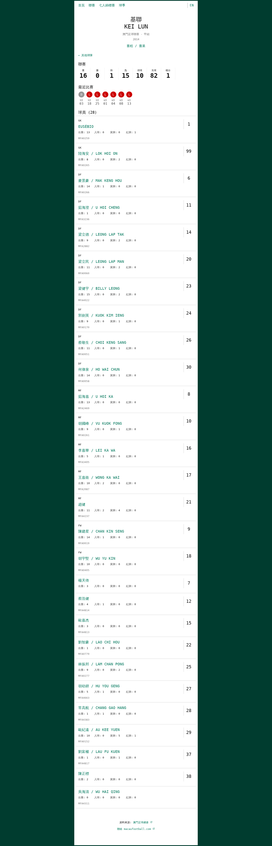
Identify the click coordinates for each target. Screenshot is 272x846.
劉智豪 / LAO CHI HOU (99, 642)
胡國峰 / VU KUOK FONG (100, 423)
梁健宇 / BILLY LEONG (99, 288)
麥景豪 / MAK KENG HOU (100, 180)
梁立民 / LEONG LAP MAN (101, 261)
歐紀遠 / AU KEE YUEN (99, 730)
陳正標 (83, 773)
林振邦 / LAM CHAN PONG (101, 664)
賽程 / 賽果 (136, 46)
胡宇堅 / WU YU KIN (96, 558)
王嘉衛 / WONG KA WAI (99, 477)
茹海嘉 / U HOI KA (95, 396)
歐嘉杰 (83, 620)
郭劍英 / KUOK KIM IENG (101, 315)
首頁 (81, 5)
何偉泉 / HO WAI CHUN (99, 369)
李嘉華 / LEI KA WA (96, 450)
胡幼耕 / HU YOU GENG (99, 686)
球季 (122, 5)
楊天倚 (83, 580)
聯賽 (92, 5)
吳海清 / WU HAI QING (99, 792)
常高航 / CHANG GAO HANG (102, 708)
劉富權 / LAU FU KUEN (99, 751)
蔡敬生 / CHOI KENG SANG (102, 342)
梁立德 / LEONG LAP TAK (101, 234)
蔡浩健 (83, 598)
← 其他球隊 (85, 55)
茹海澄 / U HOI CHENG (99, 207)
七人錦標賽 (107, 5)
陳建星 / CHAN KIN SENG (101, 531)
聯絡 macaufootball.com (135, 828)
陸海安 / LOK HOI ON (97, 153)
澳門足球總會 (141, 822)
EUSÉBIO (86, 126)
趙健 (81, 504)
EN (192, 5)
